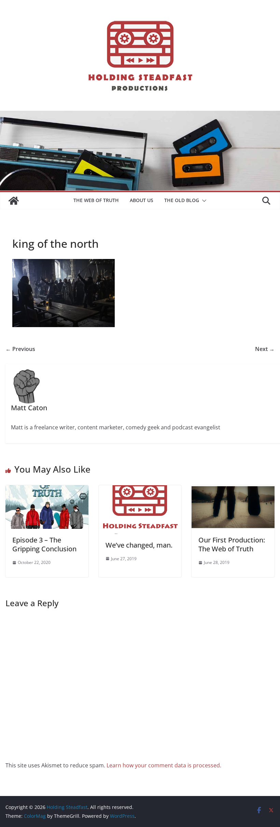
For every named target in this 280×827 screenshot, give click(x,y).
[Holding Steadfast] (13, 201)
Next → (265, 349)
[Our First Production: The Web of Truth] (233, 490)
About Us (141, 200)
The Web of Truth (96, 200)
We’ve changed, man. (139, 545)
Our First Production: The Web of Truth (231, 544)
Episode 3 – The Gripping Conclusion (44, 544)
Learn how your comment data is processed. (164, 765)
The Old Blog (181, 200)
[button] (203, 201)
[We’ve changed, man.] (140, 490)
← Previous (20, 349)
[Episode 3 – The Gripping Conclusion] (46, 490)
